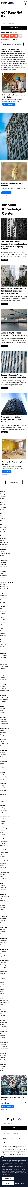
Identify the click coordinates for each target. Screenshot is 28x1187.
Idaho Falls (3, 635)
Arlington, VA (4, 587)
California (3, 536)
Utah (1, 998)
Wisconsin (3, 1053)
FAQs (4, 1138)
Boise (1, 631)
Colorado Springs (5, 553)
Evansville (3, 657)
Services (16, 1134)
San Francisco (4, 542)
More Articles (14, 482)
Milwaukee (3, 1055)
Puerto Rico (3, 927)
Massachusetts (4, 728)
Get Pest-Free (6, 193)
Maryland (3, 717)
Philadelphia (3, 918)
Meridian (2, 633)
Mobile (2, 498)
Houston (2, 985)
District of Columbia (6, 582)
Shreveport (3, 701)
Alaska (2, 503)
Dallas (2, 989)
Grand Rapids (4, 744)
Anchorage (3, 507)
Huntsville (3, 496)
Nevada (2, 806)
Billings (2, 786)
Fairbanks (3, 505)
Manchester (3, 819)
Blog (12, 1138)
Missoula (2, 788)
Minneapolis (3, 752)
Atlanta (2, 609)
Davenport (3, 668)
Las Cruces (3, 843)
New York (3, 850)
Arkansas (3, 525)
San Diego (3, 540)
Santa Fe (2, 845)
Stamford (3, 564)
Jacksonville (3, 595)
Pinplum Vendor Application (12, 44)
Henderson (3, 810)
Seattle (2, 1033)
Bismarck (2, 874)
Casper (2, 1069)
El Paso (2, 993)
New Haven (3, 567)
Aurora (2, 556)
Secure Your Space (7, 1106)
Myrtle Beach (4, 956)
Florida (2, 593)
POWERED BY (5, 107)
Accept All (8, 1178)
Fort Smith (3, 531)
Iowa (1, 662)
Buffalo (2, 854)
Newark (2, 830)
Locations (6, 1134)
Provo (1, 1004)
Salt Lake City (4, 1000)
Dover (2, 573)
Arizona (2, 514)
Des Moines (3, 664)
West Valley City (4, 1002)
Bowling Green (4, 690)
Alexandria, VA (4, 589)
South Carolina (4, 949)
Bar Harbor (3, 710)
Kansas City (3, 679)
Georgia (2, 606)
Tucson (2, 516)
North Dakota (4, 872)
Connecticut (4, 560)
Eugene (2, 912)
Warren (2, 746)
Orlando (2, 602)
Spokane (2, 1035)
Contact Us (6, 1142)
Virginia (2, 1020)
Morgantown (4, 1049)
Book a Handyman (9, 104)
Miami (2, 598)
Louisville (2, 686)
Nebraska (3, 794)
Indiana (2, 651)
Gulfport (2, 766)
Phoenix (2, 518)
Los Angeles (3, 538)
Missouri (2, 772)
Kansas (2, 673)
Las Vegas (3, 808)
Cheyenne (3, 1066)
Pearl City (3, 622)
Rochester (3, 757)
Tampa (2, 600)
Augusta (2, 613)
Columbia (3, 954)
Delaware (3, 571)
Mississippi (3, 761)
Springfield (3, 735)
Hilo (1, 624)
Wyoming (3, 1064)
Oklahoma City (4, 896)
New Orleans (4, 697)
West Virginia (4, 1042)
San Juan (2, 929)
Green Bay (3, 1060)
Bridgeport (3, 562)
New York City (4, 852)
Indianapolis (3, 653)
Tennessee (3, 971)
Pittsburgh (3, 920)
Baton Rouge (4, 699)
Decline (8, 1183)
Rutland (2, 1015)
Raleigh (2, 865)
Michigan (3, 739)
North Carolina (4, 861)
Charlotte (3, 863)
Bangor (2, 713)
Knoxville (2, 978)
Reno (1, 812)
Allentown (3, 923)
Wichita (2, 675)
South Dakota (4, 960)
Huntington (3, 1047)
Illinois (2, 640)
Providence (3, 940)
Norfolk (2, 1024)
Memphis (2, 976)
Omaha (2, 797)
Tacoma (2, 1038)
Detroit (2, 741)
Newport (2, 943)
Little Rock (3, 527)
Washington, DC (5, 584)
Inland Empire (4, 545)
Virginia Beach (4, 1022)
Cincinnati (3, 889)
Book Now (14, 28)
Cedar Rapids (4, 666)
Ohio (1, 883)
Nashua (2, 821)
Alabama (3, 492)
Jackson (2, 764)
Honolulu (3, 620)
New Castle (3, 578)
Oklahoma (3, 894)
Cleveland (3, 887)
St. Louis (2, 775)
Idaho (2, 629)
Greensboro (3, 867)
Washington (4, 1031)
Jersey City (3, 832)
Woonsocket (3, 945)
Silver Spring (3, 721)
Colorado (3, 549)
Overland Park (4, 677)
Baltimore (3, 719)
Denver (2, 551)
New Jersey (3, 828)
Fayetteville (3, 529)
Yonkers (2, 856)
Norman (2, 901)
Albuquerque (4, 841)
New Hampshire (5, 817)
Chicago (2, 642)
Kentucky (3, 684)
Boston (2, 730)
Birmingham (3, 494)
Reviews (20, 1138)
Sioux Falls (3, 963)
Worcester (3, 733)
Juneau (2, 509)
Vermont (3, 1009)
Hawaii (2, 618)
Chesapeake (3, 1027)
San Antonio (3, 987)
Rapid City (3, 965)
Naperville (3, 644)
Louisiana (3, 695)
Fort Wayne (3, 655)
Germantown (4, 724)
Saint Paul (3, 755)
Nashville (2, 974)
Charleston (3, 951)
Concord (2, 823)
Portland (2, 708)
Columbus (3, 611)
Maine (2, 706)
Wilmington (3, 575)
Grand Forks (3, 878)
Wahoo (2, 801)
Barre (1, 1013)
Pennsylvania (4, 916)
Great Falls (3, 790)
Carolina (2, 934)
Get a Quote (6, 471)
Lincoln (2, 799)
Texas (2, 982)
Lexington (3, 688)
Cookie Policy (7, 1174)
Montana (3, 783)
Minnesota (3, 750)
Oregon (2, 905)
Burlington (3, 1011)
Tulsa (1, 898)
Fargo (1, 876)
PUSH (25, 1185)
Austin (2, 991)
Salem (2, 909)
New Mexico (4, 839)
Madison (2, 1058)
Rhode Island (4, 938)
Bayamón (3, 932)
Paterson (2, 834)
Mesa (1, 520)
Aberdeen (3, 967)
